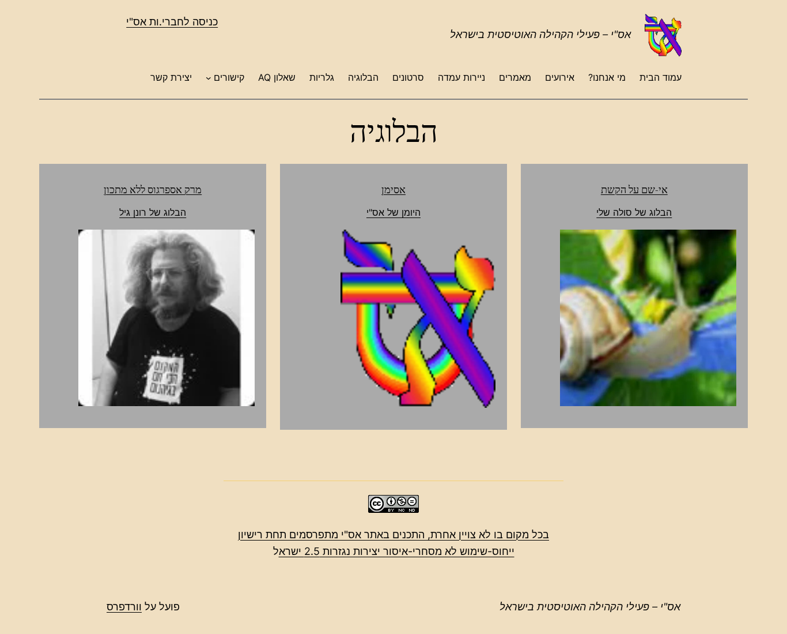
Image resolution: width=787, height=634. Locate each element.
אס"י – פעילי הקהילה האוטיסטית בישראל (540, 34)
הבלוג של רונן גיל (152, 212)
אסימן (393, 189)
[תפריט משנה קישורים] (208, 78)
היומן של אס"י (393, 212)
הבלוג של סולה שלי (634, 212)
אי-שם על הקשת (634, 189)
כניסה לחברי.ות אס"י (172, 22)
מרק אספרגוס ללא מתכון (153, 189)
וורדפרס (124, 607)
